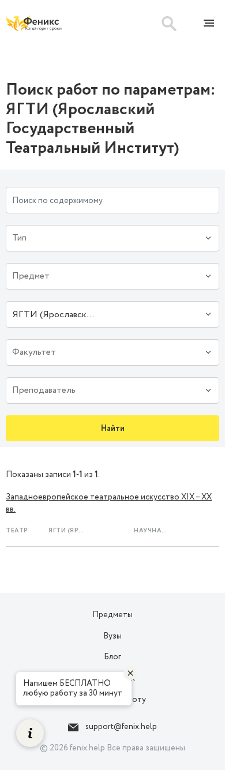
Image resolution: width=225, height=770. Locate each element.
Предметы (112, 615)
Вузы (112, 636)
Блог (112, 657)
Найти (113, 428)
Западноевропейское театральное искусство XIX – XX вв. (109, 503)
